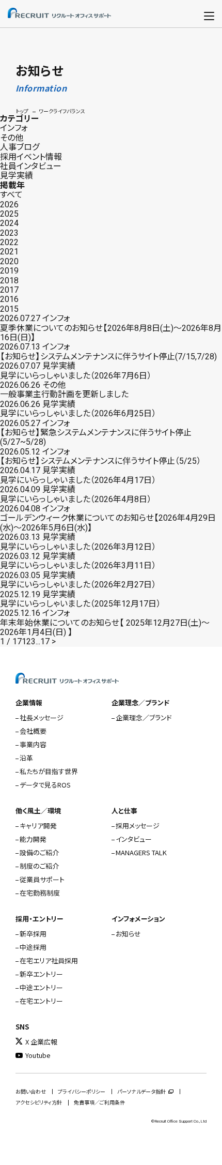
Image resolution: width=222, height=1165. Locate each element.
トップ (21, 111)
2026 (9, 204)
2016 (9, 299)
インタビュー (134, 839)
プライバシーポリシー (81, 1092)
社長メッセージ (42, 717)
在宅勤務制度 (40, 893)
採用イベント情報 (31, 157)
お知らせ (128, 934)
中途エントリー (41, 987)
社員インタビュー (30, 166)
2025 (9, 214)
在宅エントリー (41, 1001)
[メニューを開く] (209, 14)
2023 (9, 233)
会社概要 (33, 731)
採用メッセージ (138, 825)
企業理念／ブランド (140, 702)
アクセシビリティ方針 (38, 1103)
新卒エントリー (41, 974)
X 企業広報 (41, 1042)
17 (45, 641)
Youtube (38, 1055)
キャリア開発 (38, 825)
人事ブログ (19, 147)
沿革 (26, 758)
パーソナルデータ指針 (141, 1092)
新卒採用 (33, 934)
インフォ (14, 128)
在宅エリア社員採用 (49, 960)
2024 (9, 223)
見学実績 (16, 175)
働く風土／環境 (38, 810)
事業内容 (33, 744)
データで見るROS (45, 785)
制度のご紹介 (39, 866)
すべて (11, 195)
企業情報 (28, 702)
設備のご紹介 (39, 852)
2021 (9, 251)
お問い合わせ (30, 1092)
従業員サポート (42, 879)
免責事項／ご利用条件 (99, 1103)
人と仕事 (124, 810)
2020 (9, 261)
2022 (9, 242)
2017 (9, 290)
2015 (9, 309)
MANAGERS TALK (141, 852)
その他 (11, 138)
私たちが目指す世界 (49, 771)
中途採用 (33, 947)
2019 (9, 271)
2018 (9, 280)
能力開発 (33, 839)
